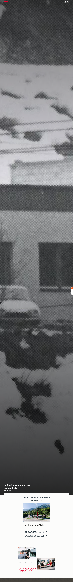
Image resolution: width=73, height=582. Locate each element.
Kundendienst (22, 1)
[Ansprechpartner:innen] (72, 290)
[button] (36, 512)
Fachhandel (18, 1)
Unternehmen (27, 1)
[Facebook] (72, 292)
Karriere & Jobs (32, 1)
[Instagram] (72, 294)
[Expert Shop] (72, 288)
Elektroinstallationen (13, 1)
